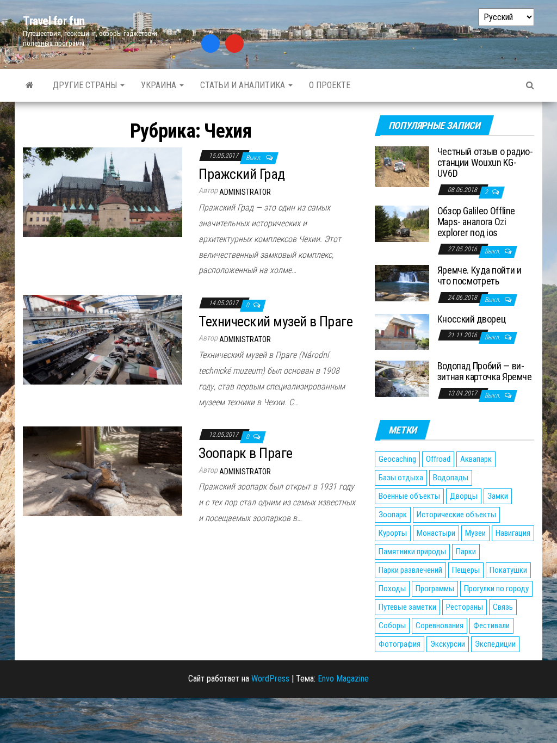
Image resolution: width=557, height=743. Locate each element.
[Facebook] (210, 43)
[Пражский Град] (102, 192)
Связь (503, 607)
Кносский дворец (471, 319)
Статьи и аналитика (243, 85)
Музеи (475, 533)
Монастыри (436, 533)
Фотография (399, 644)
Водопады (450, 477)
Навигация (513, 533)
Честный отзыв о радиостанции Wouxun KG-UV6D (485, 162)
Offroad (438, 459)
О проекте (329, 85)
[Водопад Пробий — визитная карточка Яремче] (402, 378)
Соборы (392, 625)
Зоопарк (393, 514)
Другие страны (86, 85)
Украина (159, 85)
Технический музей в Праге (275, 321)
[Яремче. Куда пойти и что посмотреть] (402, 282)
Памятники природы (412, 551)
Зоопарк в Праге (245, 453)
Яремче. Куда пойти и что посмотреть (479, 275)
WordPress (270, 678)
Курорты (393, 533)
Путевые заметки (407, 607)
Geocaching (397, 459)
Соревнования (439, 625)
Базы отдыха (401, 477)
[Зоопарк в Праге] (102, 471)
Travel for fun (54, 21)
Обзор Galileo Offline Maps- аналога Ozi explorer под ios (476, 221)
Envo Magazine (343, 678)
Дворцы (464, 496)
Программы (435, 588)
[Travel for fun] (30, 85)
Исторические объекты (456, 514)
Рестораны (464, 607)
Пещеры (466, 570)
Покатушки (508, 570)
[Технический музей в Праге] (102, 339)
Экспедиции (495, 644)
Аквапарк (476, 459)
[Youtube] (234, 43)
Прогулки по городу (496, 588)
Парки (466, 551)
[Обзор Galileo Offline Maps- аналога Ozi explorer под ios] (402, 223)
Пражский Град (241, 174)
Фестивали (491, 625)
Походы (392, 588)
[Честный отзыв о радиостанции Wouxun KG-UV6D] (402, 166)
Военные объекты (409, 496)
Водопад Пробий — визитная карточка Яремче (484, 371)
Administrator (245, 192)
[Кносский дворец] (402, 331)
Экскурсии (447, 644)
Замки (497, 496)
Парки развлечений (410, 570)
